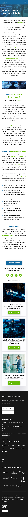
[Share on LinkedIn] (20, 275)
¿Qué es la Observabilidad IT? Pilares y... (13, 426)
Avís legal (13, 495)
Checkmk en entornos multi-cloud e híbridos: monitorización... (11, 430)
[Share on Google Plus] (16, 275)
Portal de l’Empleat (7, 408)
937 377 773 (5, 443)
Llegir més (13, 312)
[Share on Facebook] (7, 275)
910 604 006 (5, 451)
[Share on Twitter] (11, 275)
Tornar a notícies (14, 262)
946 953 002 (5, 447)
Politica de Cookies (13, 497)
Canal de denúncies (7, 412)
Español (20, 22)
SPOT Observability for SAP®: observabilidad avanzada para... (14, 434)
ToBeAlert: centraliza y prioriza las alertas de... (13, 423)
